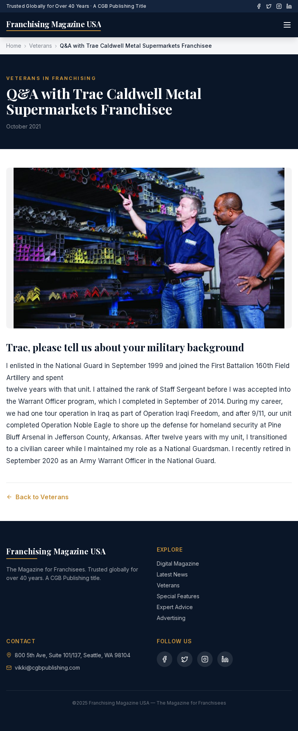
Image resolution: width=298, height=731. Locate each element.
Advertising (171, 618)
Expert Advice (175, 607)
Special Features (178, 596)
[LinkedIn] (289, 6)
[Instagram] (279, 6)
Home (13, 45)
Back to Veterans (42, 497)
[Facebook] (259, 6)
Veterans (40, 45)
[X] (269, 6)
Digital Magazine (178, 563)
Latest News (172, 574)
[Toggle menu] (287, 25)
